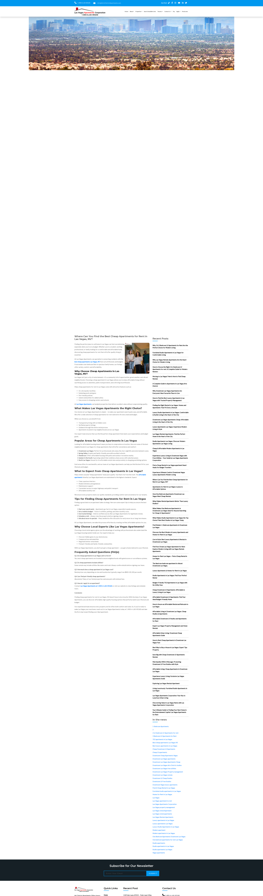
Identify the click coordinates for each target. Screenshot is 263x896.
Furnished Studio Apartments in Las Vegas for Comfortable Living (168, 354)
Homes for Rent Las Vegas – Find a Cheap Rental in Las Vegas (170, 557)
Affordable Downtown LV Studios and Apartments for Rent (170, 620)
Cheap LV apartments (160, 752)
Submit (153, 873)
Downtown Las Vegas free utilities (164, 768)
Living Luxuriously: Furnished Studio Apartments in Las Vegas (170, 689)
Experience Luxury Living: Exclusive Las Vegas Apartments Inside (168, 677)
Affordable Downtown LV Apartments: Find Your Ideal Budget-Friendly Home (169, 598)
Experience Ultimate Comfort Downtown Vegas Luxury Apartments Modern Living (169, 473)
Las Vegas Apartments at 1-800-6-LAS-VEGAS (96, 586)
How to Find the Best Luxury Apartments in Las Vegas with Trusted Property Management (169, 399)
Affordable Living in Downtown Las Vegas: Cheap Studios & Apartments (169, 612)
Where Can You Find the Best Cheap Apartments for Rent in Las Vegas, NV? (170, 481)
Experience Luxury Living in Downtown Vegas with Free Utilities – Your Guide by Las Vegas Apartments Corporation (170, 458)
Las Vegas (156, 798)
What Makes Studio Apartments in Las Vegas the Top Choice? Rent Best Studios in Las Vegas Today (170, 519)
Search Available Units (150, 11)
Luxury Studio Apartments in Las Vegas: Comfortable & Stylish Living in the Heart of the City (171, 413)
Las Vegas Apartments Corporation (165, 804)
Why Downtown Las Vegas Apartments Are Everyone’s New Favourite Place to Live (167, 392)
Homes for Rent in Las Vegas (162, 794)
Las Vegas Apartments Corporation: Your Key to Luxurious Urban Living (169, 697)
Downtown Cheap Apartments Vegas (165, 755)
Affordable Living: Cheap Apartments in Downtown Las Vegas (170, 670)
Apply (177, 11)
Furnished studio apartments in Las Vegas (167, 791)
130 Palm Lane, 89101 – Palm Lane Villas (137, 895)
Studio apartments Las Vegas (162, 849)
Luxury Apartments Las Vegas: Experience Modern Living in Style (170, 428)
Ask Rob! (164, 3)
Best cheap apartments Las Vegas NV (165, 742)
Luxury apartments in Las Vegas (163, 820)
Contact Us (167, 11)
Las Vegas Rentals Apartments (163, 817)
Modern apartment (159, 830)
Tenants (159, 11)
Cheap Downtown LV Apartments (164, 749)
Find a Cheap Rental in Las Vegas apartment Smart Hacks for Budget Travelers (170, 466)
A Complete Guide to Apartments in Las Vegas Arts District (170, 385)
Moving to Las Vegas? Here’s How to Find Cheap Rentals (169, 377)
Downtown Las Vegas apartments (164, 759)
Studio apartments (159, 843)
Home (126, 11)
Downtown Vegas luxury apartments (165, 785)
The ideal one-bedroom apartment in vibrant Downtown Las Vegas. (168, 564)
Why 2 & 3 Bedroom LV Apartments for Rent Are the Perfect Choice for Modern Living (170, 346)
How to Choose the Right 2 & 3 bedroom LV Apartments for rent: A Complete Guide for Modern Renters (170, 369)
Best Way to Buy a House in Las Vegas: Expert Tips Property (170, 648)
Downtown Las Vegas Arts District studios (167, 765)
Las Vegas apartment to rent (162, 801)
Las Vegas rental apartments (162, 814)
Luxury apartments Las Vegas (163, 824)
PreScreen (185, 11)
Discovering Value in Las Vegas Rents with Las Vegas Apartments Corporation (168, 704)
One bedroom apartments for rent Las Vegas (168, 840)
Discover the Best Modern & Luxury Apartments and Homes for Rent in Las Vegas (170, 533)
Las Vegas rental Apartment (162, 811)
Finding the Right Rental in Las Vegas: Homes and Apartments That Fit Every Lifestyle (169, 406)
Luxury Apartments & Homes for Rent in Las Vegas (170, 571)
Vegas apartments (159, 853)
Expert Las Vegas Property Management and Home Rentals (170, 627)
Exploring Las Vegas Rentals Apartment (166, 683)
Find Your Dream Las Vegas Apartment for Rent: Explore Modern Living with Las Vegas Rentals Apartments (169, 549)
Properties (138, 11)
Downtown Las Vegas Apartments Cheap (166, 762)
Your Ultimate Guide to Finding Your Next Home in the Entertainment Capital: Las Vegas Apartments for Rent (170, 712)
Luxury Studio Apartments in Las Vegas (166, 827)
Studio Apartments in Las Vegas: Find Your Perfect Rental (170, 577)
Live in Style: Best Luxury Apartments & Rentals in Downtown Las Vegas (169, 541)
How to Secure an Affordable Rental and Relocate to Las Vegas (170, 605)
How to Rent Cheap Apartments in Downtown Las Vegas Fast (169, 641)
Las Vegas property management (164, 807)
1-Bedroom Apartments (161, 726)
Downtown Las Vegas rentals (162, 775)
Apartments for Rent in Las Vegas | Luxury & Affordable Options (168, 488)
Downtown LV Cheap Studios (162, 778)
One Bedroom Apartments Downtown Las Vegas (169, 836)
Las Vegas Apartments (84, 404)
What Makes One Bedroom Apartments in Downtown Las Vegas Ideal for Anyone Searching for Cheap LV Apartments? (169, 510)
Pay (174, 11)
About (131, 11)
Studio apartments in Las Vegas (163, 846)
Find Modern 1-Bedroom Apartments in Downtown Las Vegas (170, 526)
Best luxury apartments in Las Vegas (165, 746)
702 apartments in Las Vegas (162, 739)
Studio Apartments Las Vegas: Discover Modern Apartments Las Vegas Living (169, 442)
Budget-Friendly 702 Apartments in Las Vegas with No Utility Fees (170, 584)
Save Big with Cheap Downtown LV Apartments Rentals (169, 656)
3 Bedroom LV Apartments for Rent (164, 736)
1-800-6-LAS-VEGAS (83, 3)
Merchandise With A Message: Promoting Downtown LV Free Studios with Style (167, 663)
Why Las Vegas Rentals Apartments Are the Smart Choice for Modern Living (169, 361)
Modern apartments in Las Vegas (164, 833)
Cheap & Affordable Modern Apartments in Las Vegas (168, 449)
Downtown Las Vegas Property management (168, 772)
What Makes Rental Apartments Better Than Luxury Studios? (170, 502)
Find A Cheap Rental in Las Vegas (164, 788)
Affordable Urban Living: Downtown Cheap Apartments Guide (167, 634)
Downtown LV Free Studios (162, 781)
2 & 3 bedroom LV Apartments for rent (165, 733)
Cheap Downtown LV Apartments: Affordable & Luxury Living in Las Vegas (169, 591)
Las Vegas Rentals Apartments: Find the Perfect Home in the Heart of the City (169, 435)
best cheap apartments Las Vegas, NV (87, 362)
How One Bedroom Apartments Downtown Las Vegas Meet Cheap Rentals (168, 495)
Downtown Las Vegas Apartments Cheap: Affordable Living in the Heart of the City (171, 421)
